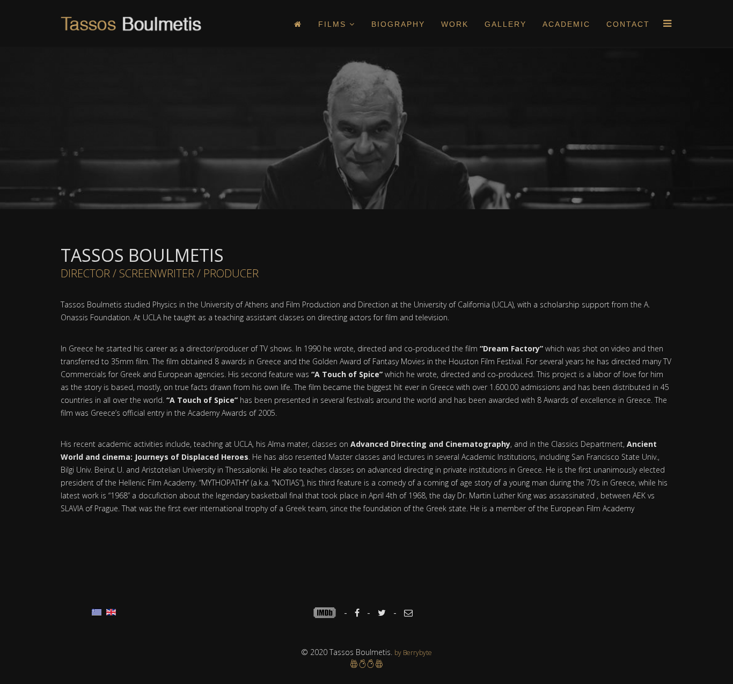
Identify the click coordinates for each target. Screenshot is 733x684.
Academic (566, 24)
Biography (398, 24)
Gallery (505, 24)
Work (454, 24)
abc (328, 613)
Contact (628, 24)
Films (332, 24)
